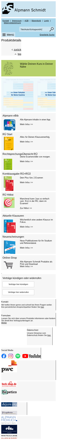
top (19, 54)
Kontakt (6, 21)
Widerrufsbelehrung (12, 23)
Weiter (4, 323)
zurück (17, 49)
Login (46, 21)
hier (42, 307)
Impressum (17, 21)
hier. (49, 335)
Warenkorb (36, 21)
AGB (26, 21)
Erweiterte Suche (47, 35)
